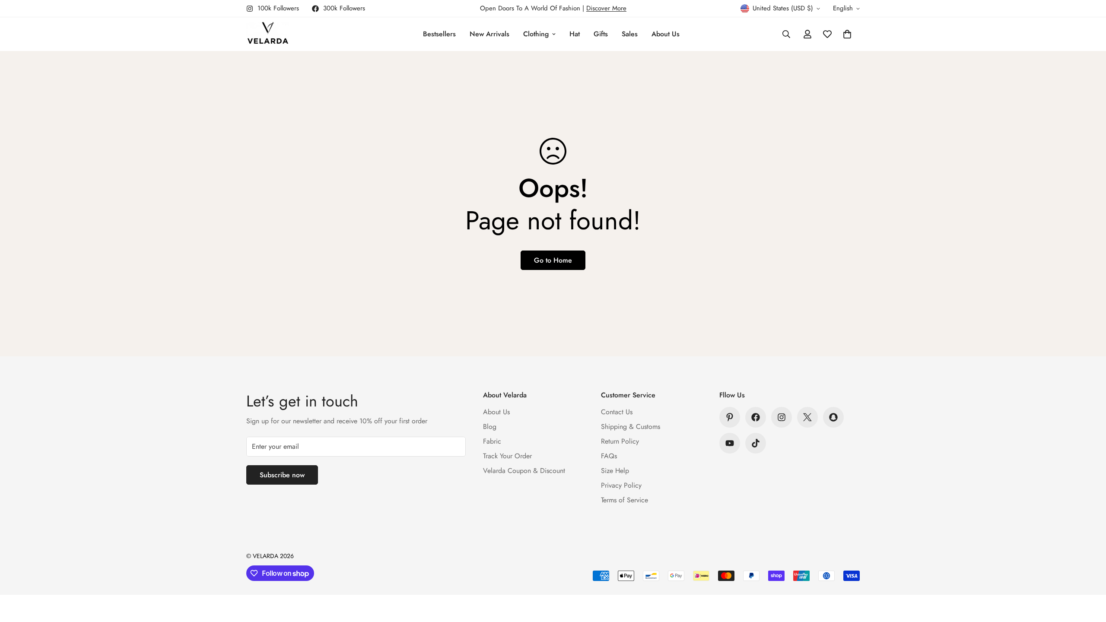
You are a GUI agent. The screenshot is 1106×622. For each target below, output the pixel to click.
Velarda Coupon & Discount (524, 471)
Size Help (615, 471)
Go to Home (553, 260)
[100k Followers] (781, 417)
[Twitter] (807, 417)
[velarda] (267, 34)
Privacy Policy (621, 485)
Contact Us (616, 412)
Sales (630, 34)
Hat (574, 34)
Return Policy (620, 441)
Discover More (606, 8)
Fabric (492, 441)
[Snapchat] (833, 417)
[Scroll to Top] (1089, 575)
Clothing (536, 34)
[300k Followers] (755, 417)
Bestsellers (439, 34)
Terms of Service (624, 500)
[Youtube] (729, 443)
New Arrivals (489, 34)
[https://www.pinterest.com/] (729, 417)
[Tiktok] (755, 443)
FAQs (609, 456)
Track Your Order (507, 456)
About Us (666, 34)
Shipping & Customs (630, 427)
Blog (489, 427)
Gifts (601, 34)
